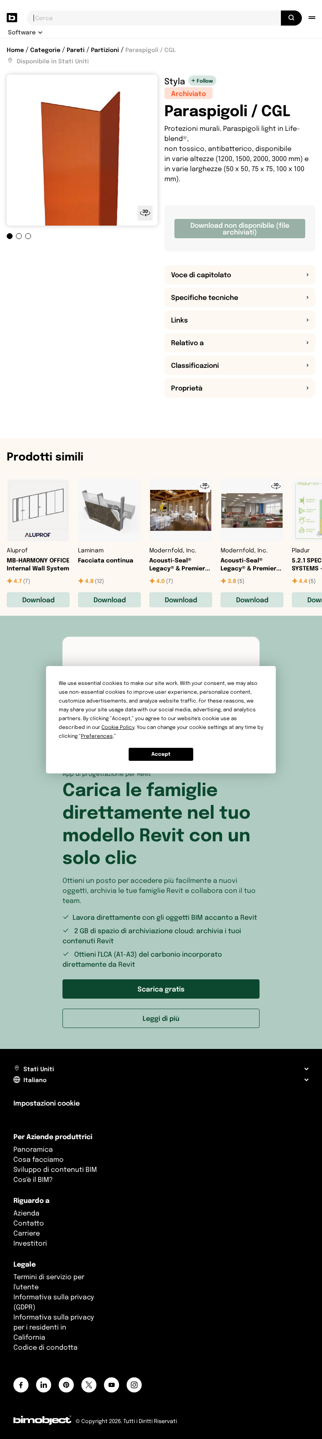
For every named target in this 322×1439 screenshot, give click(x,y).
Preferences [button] (97, 736)
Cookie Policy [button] (117, 727)
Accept (161, 754)
